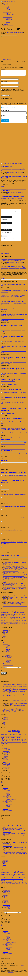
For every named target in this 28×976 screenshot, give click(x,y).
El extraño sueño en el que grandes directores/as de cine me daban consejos (14, 314)
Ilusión (13, 617)
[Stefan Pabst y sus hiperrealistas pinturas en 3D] (5, 467)
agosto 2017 (5, 753)
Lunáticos (8, 23)
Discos (7, 615)
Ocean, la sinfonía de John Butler (10, 555)
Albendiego (4, 612)
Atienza (21, 612)
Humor (10, 617)
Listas (23, 617)
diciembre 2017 (6, 748)
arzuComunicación (7, 12)
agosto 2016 (5, 768)
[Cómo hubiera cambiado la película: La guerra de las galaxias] (5, 537)
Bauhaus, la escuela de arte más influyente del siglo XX (15, 574)
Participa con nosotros (8, 25)
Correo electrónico (4, 81)
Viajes (25, 623)
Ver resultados (7, 238)
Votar (4, 236)
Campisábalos (3, 614)
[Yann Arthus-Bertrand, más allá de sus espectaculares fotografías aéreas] (14, 320)
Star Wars (9, 623)
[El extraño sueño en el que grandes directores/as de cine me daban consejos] (14, 309)
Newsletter (5, 24)
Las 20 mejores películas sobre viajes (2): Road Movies (15, 585)
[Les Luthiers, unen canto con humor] (9, 384)
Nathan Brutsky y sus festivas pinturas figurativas (13, 579)
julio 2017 (5, 754)
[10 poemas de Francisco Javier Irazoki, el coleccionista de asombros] (14, 374)
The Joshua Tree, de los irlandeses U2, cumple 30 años (15, 568)
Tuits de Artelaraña (5, 253)
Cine (19, 614)
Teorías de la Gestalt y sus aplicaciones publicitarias (14, 564)
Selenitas (8, 22)
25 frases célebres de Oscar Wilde (10, 571)
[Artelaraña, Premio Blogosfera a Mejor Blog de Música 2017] (14, 170)
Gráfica (7, 13)
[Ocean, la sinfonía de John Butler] (5, 550)
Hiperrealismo (6, 617)
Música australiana (9, 620)
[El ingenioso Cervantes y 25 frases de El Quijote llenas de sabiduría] (14, 352)
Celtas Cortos (15, 614)
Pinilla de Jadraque (19, 620)
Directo (4, 615)
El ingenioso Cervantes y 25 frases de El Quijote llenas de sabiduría (15, 605)
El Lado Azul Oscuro (7, 17)
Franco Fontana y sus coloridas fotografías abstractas (14, 567)
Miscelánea (8, 20)
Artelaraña (5, 4)
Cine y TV (8, 6)
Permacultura (9, 19)
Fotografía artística (22, 615)
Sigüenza (5, 623)
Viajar (23, 623)
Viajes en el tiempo (4, 624)
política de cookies (10, 972)
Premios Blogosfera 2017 (6, 166)
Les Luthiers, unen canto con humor (11, 389)
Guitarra (2, 617)
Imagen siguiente (7, 59)
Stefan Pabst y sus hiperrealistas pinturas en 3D (14, 472)
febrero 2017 (6, 761)
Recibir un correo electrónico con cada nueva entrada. (13, 93)
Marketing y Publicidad (11, 14)
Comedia (23, 614)
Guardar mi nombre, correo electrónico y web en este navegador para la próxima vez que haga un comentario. (13, 90)
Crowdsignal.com (14, 238)
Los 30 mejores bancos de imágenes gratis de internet (14, 587)
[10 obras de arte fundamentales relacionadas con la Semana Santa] (14, 444)
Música (7, 7)
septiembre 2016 (6, 767)
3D (1, 612)
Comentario (3, 69)
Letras (7, 10)
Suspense (18, 623)
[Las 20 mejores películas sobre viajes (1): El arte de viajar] (13, 392)
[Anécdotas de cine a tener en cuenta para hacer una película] (14, 453)
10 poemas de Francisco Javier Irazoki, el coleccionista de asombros (12, 380)
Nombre (2, 77)
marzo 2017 (5, 759)
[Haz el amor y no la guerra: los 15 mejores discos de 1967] (13, 475)
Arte (9, 612)
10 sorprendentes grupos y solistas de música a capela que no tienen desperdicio (13, 369)
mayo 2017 (5, 757)
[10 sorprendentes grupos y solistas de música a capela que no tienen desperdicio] (14, 363)
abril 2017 (5, 758)
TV (20, 623)
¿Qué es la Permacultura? (8, 584)
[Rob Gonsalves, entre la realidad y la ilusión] (5, 513)
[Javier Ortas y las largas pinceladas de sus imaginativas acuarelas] (14, 331)
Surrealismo (13, 623)
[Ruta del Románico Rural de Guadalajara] (10, 413)
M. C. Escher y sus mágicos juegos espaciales (13, 566)
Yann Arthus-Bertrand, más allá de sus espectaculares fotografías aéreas (11, 325)
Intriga (16, 617)
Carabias (6, 614)
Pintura (7, 8)
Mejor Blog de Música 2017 (17, 618)
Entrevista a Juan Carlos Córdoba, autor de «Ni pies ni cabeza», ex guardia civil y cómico (13, 428)
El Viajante (8, 18)
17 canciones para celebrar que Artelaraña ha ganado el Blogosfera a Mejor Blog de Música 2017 (13, 268)
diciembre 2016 (6, 763)
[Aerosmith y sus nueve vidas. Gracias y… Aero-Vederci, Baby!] (14, 403)
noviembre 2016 (6, 764)
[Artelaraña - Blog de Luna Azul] (14, 1)
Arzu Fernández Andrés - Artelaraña (15, 32)
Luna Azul (5, 3)
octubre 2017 (6, 751)
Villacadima (9, 624)
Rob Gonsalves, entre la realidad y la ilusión (13, 518)
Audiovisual (8, 15)
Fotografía (8, 9)
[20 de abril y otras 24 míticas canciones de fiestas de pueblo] (14, 432)
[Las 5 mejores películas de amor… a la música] (5, 489)
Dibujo (2, 615)
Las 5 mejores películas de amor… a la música (13, 494)
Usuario (3, 115)
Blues (24, 612)
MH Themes (21, 965)
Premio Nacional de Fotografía (6, 622)
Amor (7, 612)
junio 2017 (5, 756)
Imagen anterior (6, 58)
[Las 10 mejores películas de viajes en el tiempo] (5, 501)
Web (2, 85)
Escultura (11, 615)
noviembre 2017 (6, 749)
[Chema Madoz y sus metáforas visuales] (5, 525)
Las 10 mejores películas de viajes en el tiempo (13, 506)
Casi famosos (10, 614)
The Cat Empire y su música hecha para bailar (13, 583)
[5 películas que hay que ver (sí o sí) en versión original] (12, 341)
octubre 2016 (6, 765)
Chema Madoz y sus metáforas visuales (11, 530)
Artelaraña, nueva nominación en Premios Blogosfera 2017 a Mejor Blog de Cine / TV (13, 197)
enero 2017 (5, 762)
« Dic (2, 782)
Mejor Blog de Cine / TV (6, 618)
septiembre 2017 (6, 752)
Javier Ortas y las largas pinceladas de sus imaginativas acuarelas (12, 337)
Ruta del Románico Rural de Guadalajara (12, 418)
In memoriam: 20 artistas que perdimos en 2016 (13, 576)
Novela (14, 620)
